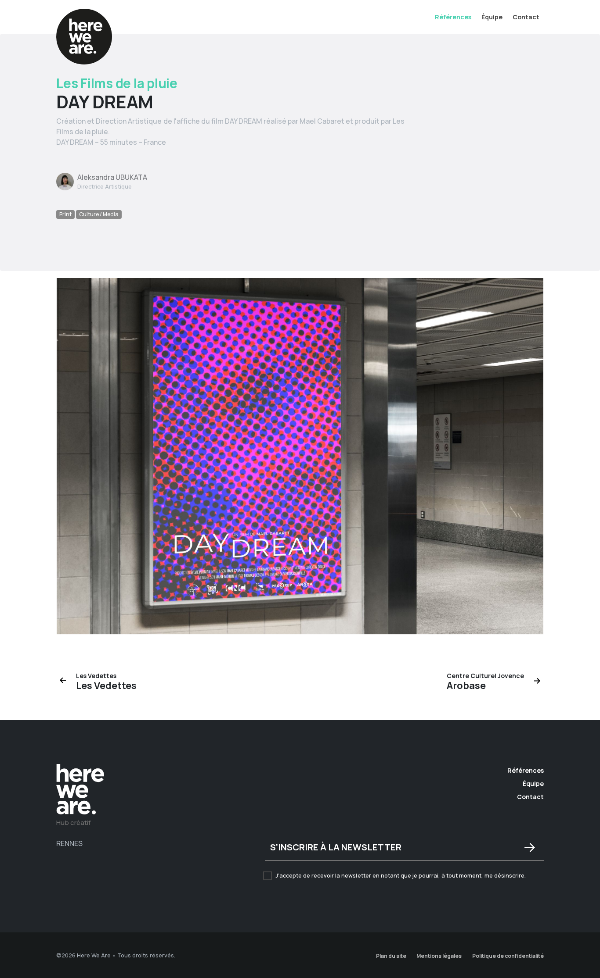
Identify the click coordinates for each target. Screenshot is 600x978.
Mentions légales (439, 956)
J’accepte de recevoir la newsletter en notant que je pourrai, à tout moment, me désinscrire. (400, 875)
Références (453, 17)
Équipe (491, 17)
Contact (526, 17)
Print (65, 214)
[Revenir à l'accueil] (80, 790)
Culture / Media (99, 214)
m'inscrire (530, 848)
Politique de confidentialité (508, 956)
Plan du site (391, 956)
